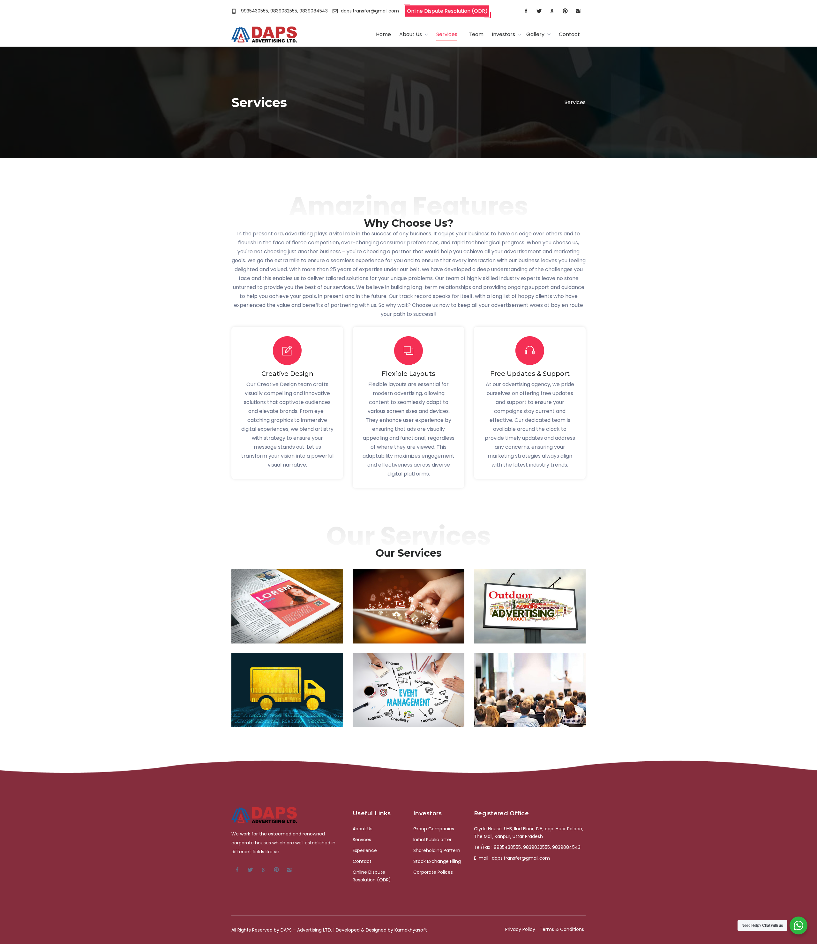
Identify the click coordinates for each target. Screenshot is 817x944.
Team (476, 34)
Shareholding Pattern (436, 850)
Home (383, 34)
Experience (365, 850)
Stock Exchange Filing (437, 861)
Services (446, 34)
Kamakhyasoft (410, 930)
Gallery (535, 34)
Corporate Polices (433, 872)
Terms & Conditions (562, 929)
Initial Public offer (432, 839)
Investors (503, 34)
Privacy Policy (520, 929)
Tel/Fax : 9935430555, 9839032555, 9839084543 (527, 847)
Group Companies (433, 829)
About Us (410, 34)
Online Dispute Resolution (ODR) (447, 11)
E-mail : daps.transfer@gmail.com (512, 858)
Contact (569, 34)
